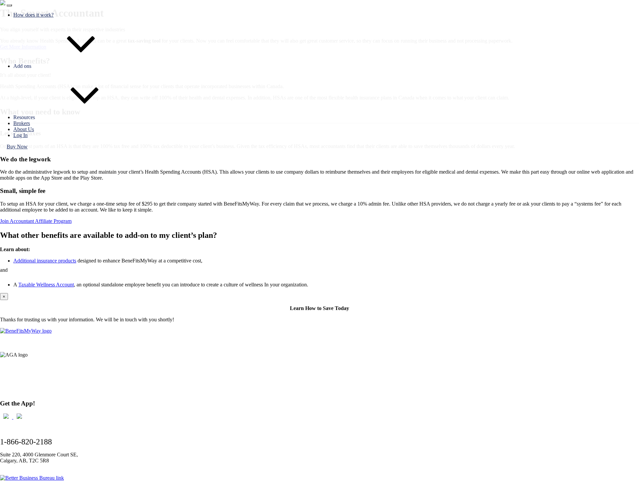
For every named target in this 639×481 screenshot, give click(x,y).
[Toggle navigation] (9, 5)
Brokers (21, 123)
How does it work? (33, 15)
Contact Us (12, 373)
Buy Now (17, 146)
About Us (23, 129)
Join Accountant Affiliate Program (36, 221)
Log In (20, 135)
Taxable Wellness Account (46, 284)
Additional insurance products (44, 260)
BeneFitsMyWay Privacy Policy (34, 385)
